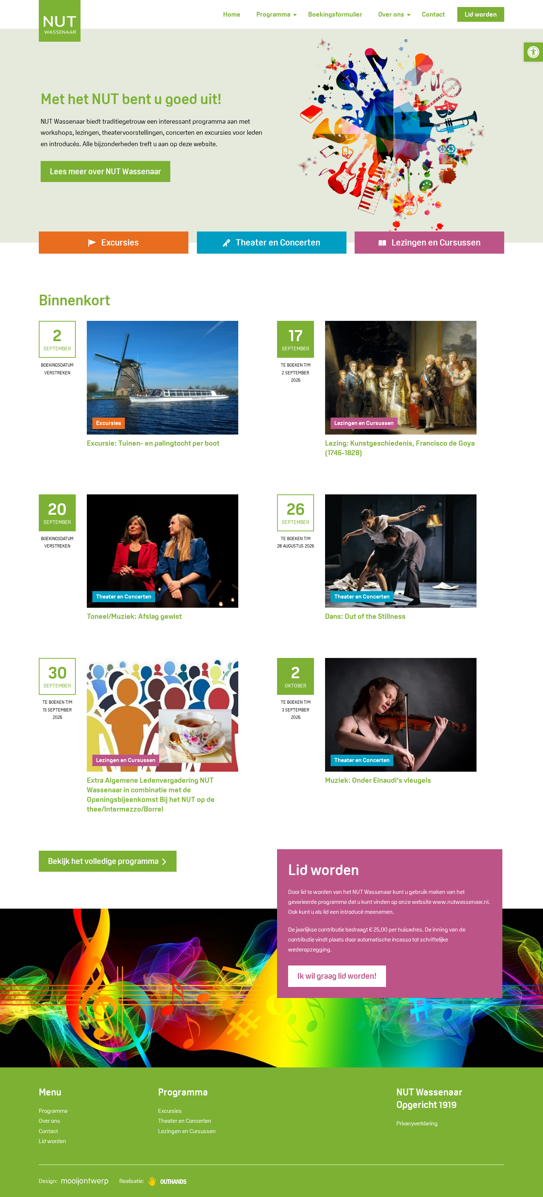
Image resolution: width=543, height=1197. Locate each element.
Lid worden (481, 14)
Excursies (108, 423)
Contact (433, 14)
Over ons (391, 14)
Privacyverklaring (417, 1123)
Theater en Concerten (123, 596)
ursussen (436, 242)
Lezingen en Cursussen (364, 423)
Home (231, 14)
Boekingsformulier (335, 14)
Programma (273, 14)
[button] (533, 52)
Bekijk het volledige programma (104, 861)
